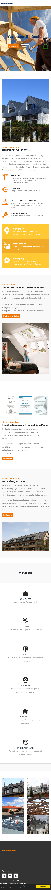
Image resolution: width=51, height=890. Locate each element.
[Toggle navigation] (46, 3)
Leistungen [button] (7, 459)
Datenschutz (13, 884)
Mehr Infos (21, 888)
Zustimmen (43, 886)
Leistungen (13, 46)
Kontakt (25, 46)
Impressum (4, 884)
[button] (4, 38)
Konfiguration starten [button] (11, 316)
